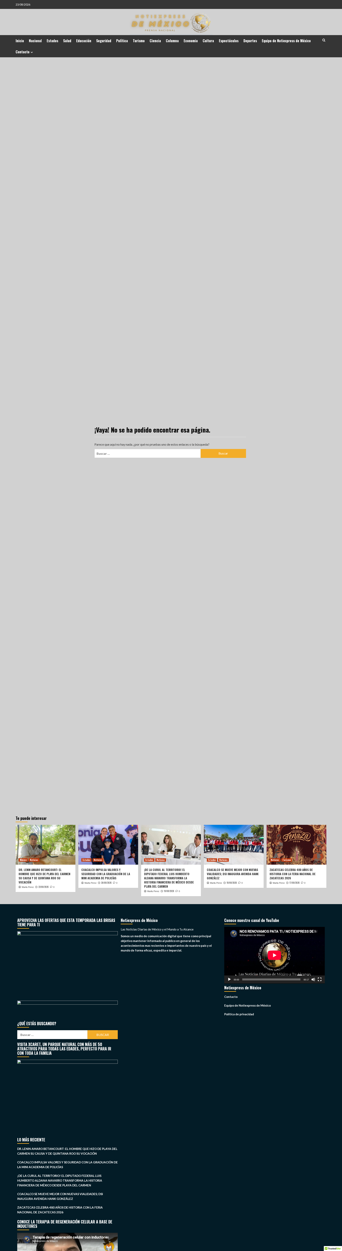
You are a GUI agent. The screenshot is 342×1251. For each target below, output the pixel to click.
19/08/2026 (169, 891)
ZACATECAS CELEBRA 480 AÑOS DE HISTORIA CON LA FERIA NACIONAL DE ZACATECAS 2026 (292, 873)
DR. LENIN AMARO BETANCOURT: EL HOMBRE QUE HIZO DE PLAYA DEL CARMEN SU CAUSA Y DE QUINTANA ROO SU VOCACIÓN (44, 875)
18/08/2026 (232, 882)
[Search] (323, 40)
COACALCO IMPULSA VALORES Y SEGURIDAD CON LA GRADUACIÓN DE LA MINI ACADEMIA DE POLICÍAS (105, 873)
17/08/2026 (294, 882)
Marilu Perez (28, 887)
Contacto (22, 51)
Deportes (250, 40)
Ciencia (155, 40)
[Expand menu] (31, 52)
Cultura (208, 40)
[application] (274, 955)
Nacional (35, 40)
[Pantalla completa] (320, 979)
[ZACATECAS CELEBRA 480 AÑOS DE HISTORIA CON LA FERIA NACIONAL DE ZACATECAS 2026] (296, 845)
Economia (191, 40)
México (23, 859)
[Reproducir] (229, 979)
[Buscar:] (147, 453)
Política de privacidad (239, 1014)
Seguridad (103, 40)
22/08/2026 (43, 886)
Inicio (20, 40)
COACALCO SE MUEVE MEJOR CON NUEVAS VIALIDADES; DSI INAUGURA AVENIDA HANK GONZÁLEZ (232, 873)
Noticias (34, 859)
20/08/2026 (106, 882)
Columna (172, 40)
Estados (52, 40)
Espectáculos (228, 40)
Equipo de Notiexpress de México (286, 40)
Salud (67, 40)
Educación (83, 40)
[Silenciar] (313, 979)
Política (122, 40)
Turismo (139, 40)
